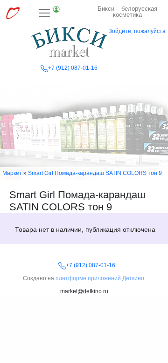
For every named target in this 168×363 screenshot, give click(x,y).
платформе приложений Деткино (100, 278)
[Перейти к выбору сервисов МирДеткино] (13, 13)
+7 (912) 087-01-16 (73, 68)
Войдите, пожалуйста (137, 31)
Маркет (12, 173)
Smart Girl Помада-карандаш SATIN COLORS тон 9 (95, 173)
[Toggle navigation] (49, 13)
